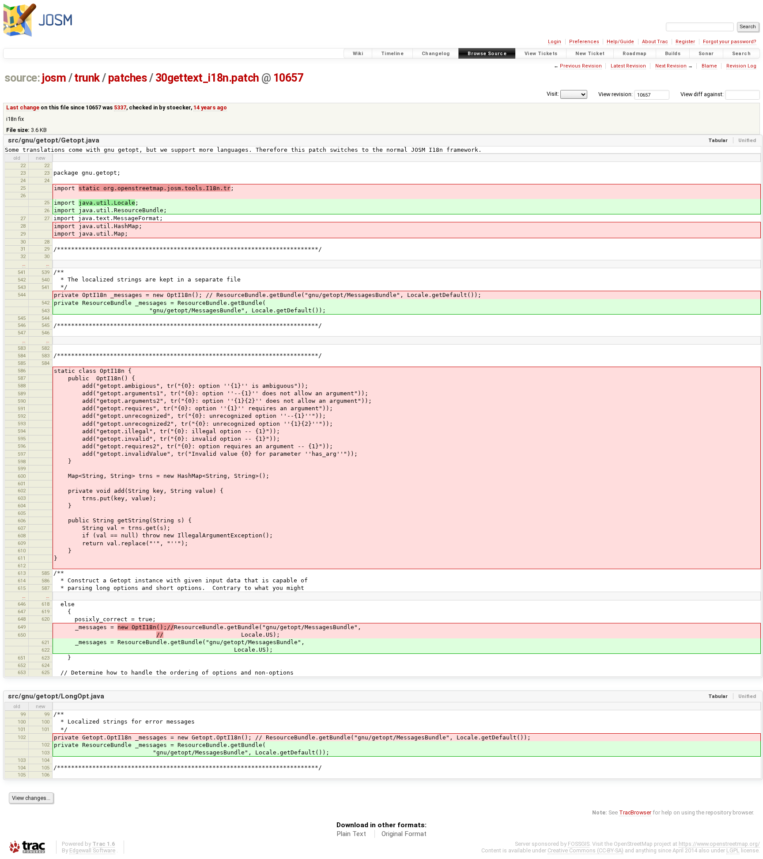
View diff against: (702, 94)
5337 (120, 107)
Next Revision (671, 66)
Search (741, 53)
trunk (87, 77)
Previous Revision (581, 66)
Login (554, 42)
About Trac (655, 42)
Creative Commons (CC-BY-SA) (585, 850)
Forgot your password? (729, 42)
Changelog (435, 53)
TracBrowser (635, 812)
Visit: (553, 93)
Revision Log (741, 66)
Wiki (358, 53)
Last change (22, 107)
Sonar (706, 53)
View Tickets (541, 53)
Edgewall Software (92, 850)
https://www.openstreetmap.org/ (719, 843)
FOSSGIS (578, 843)
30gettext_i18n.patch (207, 77)
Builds (672, 53)
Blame (709, 66)
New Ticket (589, 53)
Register (685, 42)
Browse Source (487, 53)
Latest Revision (628, 66)
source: (22, 77)
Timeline (392, 53)
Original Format (404, 834)
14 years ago (210, 107)
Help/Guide (620, 42)
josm (54, 77)
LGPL (733, 850)
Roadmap (635, 53)
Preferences (584, 42)
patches (127, 77)
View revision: (615, 94)
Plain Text (351, 834)
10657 (288, 77)
